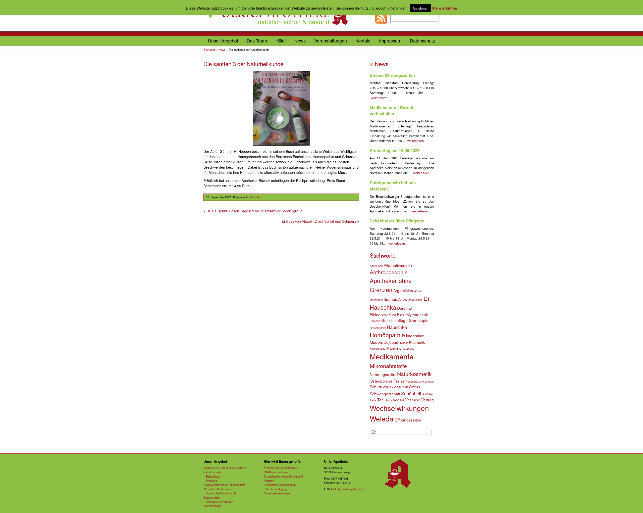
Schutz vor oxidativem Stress (395, 386)
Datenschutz (422, 40)
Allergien (269, 481)
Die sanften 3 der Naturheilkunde (243, 64)
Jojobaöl (391, 342)
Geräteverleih (211, 497)
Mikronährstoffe (388, 365)
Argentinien (403, 290)
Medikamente (391, 356)
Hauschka (397, 327)
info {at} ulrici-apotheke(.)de (350, 489)
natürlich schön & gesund (293, 21)
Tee (380, 399)
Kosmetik (417, 342)
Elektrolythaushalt (412, 314)
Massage (408, 348)
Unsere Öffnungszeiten (392, 75)
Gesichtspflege (394, 320)
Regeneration (414, 381)
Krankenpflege (212, 506)
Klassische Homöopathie (221, 493)
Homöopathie (387, 335)
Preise (399, 381)
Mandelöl (394, 348)
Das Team (257, 40)
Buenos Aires (395, 299)
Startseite (209, 50)
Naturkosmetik (414, 374)
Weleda (382, 418)
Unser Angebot (223, 40)
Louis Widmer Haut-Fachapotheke (224, 485)
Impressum (390, 40)
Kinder (404, 343)
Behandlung (213, 476)
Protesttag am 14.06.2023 (394, 150)
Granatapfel (419, 320)
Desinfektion (415, 300)
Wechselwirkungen (399, 408)
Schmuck (428, 381)
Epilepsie (375, 321)
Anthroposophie (389, 272)
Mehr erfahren (444, 8)
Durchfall (404, 308)
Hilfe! (281, 40)
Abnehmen (376, 266)
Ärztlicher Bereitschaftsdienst (281, 468)
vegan (398, 399)
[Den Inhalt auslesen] (372, 64)
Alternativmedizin (398, 265)
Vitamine (412, 399)
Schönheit (411, 393)
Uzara (388, 400)
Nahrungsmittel (383, 374)
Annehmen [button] (420, 8)
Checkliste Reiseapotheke (280, 485)
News (300, 40)
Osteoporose (381, 381)
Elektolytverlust (383, 314)
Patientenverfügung (275, 489)
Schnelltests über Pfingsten (397, 221)
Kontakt (362, 40)
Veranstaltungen (330, 40)
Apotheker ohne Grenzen (391, 285)
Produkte (211, 481)
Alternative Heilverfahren (218, 489)
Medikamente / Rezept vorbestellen (391, 110)
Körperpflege (377, 348)
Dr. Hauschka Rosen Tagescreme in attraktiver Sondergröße (254, 210)
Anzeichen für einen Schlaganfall (283, 476)
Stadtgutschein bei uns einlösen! (393, 185)
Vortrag (427, 399)
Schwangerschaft (385, 393)
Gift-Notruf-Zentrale (276, 472)
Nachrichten (253, 197)
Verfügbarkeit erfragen (219, 502)
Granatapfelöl (378, 328)
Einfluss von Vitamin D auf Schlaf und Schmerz (319, 221)
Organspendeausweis (277, 493)
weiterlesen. (379, 97)
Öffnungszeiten (408, 420)
